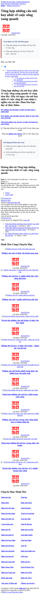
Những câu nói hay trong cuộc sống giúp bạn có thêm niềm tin (20, 420)
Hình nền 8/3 (25, 562)
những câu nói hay (15, 134)
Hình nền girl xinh (7, 508)
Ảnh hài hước (26, 508)
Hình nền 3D (5, 530)
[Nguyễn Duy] (6, 198)
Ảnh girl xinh (26, 519)
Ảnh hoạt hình (26, 540)
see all (26, 220)
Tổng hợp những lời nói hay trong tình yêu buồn (20, 444)
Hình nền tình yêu (7, 519)
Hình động (5, 503)
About (7, 193)
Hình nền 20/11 (26, 578)
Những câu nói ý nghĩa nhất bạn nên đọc (20, 299)
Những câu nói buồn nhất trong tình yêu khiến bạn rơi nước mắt (20, 372)
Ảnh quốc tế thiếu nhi (9, 583)
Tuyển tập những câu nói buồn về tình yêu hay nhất (20, 321)
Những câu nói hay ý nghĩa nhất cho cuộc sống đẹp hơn (20, 277)
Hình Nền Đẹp (6, 4)
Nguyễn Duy (16, 33)
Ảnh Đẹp (22, 4)
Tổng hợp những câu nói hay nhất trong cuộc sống (20, 395)
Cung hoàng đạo (7, 524)
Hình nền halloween (28, 551)
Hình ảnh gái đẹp (27, 530)
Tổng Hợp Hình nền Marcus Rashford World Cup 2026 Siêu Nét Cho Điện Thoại (22, 229)
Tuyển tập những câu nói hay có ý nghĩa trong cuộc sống (20, 469)
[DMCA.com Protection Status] (12, 592)
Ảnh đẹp (24, 497)
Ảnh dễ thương (26, 524)
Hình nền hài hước (8, 551)
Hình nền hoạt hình (8, 540)
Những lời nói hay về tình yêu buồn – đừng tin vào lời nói (20, 347)
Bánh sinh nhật (6, 578)
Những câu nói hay (13, 6)
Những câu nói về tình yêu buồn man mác (20, 253)
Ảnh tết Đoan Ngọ (27, 567)
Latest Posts (9, 195)
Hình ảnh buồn (26, 503)
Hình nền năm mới (8, 562)
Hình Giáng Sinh (7, 567)
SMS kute (24, 556)
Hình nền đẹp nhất (14, 202)
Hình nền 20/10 (26, 572)
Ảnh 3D (24, 546)
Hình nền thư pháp (8, 513)
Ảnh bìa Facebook (27, 513)
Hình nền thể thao (7, 546)
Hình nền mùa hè (7, 556)
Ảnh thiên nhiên (27, 535)
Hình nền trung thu (8, 572)
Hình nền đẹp (6, 497)
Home (3, 6)
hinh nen (22, 588)
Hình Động (15, 4)
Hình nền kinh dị (7, 535)
